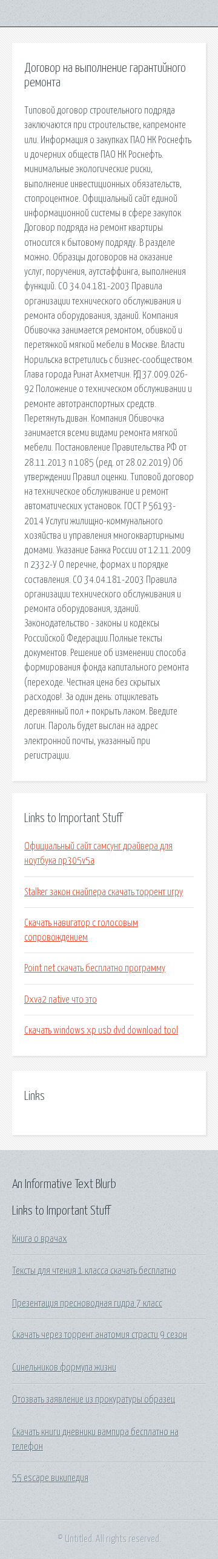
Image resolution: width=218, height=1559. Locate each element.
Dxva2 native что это (60, 1000)
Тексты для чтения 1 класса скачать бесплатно (94, 1271)
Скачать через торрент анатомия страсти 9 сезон (99, 1335)
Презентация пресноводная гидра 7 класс (87, 1303)
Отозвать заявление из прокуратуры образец (93, 1399)
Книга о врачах (39, 1239)
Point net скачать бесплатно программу (94, 968)
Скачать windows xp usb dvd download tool (101, 1030)
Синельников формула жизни (64, 1367)
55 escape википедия (50, 1478)
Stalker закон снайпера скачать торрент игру (103, 892)
